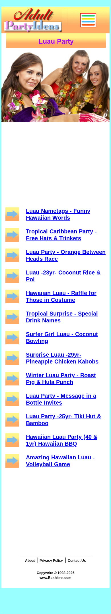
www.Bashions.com (55, 578)
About (30, 561)
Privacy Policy (51, 561)
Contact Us (77, 561)
